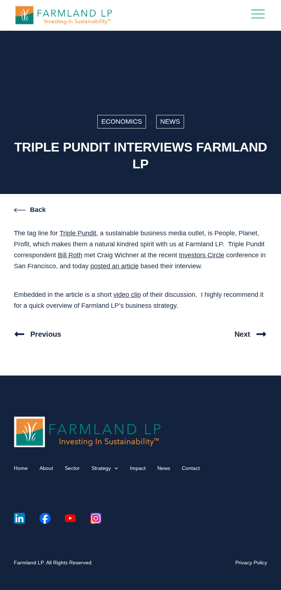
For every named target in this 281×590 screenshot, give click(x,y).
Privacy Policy (251, 562)
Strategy (101, 468)
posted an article (114, 266)
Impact (138, 468)
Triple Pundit (78, 233)
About (46, 468)
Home (21, 468)
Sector (72, 468)
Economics (121, 121)
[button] (258, 15)
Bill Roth (70, 255)
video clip (127, 294)
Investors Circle (201, 255)
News (170, 121)
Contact (191, 468)
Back (38, 209)
